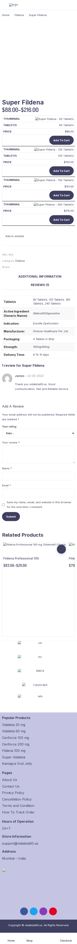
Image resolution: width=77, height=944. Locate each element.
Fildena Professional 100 (21, 558)
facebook (24, 911)
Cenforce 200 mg (15, 744)
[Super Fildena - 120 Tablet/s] (54, 149)
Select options (61, 549)
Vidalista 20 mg (13, 725)
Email (6, 485)
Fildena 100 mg (13, 751)
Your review (11, 442)
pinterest (53, 911)
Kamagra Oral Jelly (17, 763)
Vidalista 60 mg (13, 731)
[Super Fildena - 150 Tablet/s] (54, 179)
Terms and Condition (18, 806)
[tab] (40, 276)
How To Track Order (18, 812)
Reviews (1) (40, 285)
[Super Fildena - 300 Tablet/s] (54, 204)
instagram (43, 911)
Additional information (39, 276)
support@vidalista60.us (20, 843)
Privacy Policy (13, 793)
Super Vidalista (13, 757)
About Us (9, 780)
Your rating (9, 426)
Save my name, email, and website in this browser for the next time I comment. (39, 505)
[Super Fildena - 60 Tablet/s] (54, 118)
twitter (34, 911)
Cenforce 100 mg (15, 738)
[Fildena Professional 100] (34, 545)
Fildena (20, 260)
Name (7, 468)
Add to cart (61, 140)
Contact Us (11, 786)
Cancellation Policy (17, 799)
